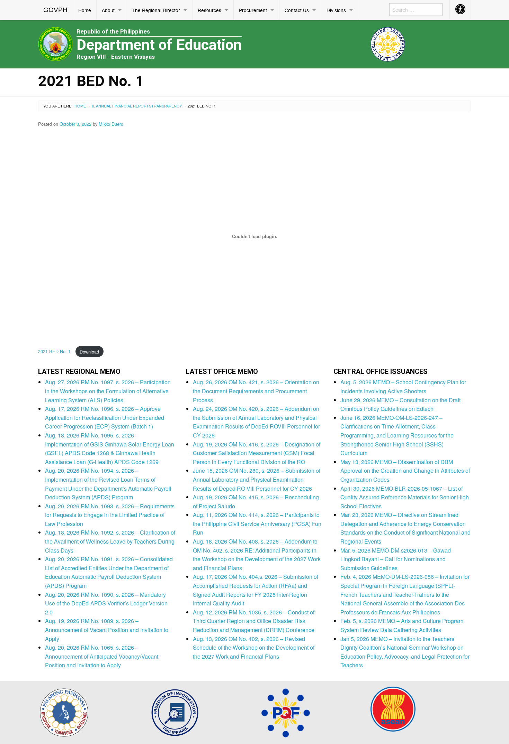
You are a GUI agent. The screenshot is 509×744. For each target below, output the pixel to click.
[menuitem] (55, 10)
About (108, 10)
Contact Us (297, 10)
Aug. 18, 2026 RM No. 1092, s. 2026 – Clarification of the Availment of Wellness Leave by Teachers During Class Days (110, 541)
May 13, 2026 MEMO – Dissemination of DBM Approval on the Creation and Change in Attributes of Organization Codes (405, 470)
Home (84, 10)
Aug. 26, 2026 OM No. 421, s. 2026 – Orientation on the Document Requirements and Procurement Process (256, 391)
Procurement (253, 10)
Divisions (336, 10)
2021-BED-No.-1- (55, 351)
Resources (209, 10)
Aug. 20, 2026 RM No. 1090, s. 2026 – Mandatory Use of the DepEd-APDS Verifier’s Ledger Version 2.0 (106, 603)
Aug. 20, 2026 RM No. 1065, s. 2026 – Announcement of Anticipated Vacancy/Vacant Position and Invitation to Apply (101, 656)
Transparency (166, 106)
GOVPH (55, 9)
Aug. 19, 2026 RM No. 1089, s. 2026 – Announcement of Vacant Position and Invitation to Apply (106, 629)
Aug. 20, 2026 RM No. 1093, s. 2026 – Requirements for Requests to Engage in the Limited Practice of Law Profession (110, 515)
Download (89, 351)
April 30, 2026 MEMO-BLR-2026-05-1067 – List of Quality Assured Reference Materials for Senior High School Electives (404, 497)
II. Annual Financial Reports (121, 106)
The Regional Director (156, 10)
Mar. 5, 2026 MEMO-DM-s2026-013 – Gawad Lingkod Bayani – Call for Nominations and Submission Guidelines (395, 559)
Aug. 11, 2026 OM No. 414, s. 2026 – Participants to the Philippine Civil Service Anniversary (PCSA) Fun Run (257, 523)
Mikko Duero (111, 124)
